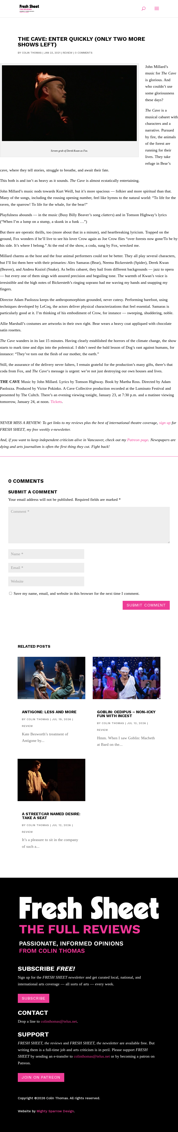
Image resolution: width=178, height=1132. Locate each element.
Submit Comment (146, 605)
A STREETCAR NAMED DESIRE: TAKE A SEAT (51, 816)
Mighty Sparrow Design (55, 1111)
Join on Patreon (41, 1077)
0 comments (83, 52)
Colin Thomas (32, 52)
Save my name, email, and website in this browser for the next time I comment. (77, 593)
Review (68, 52)
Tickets (56, 401)
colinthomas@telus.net (58, 1021)
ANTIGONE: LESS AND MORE (49, 712)
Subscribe (33, 998)
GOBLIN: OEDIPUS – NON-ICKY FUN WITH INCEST (126, 714)
